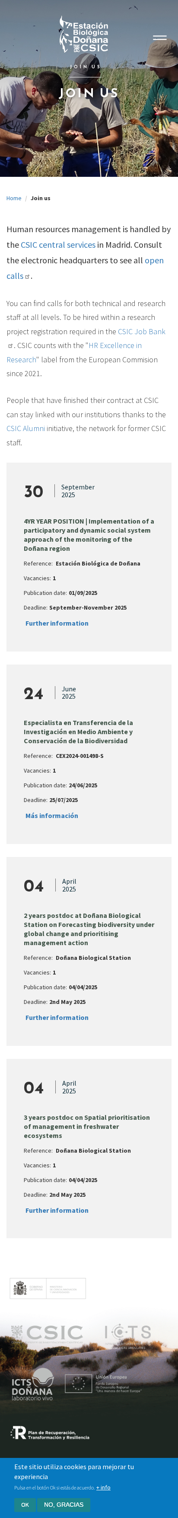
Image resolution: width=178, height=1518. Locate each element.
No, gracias (63, 1504)
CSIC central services (58, 244)
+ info (103, 1487)
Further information (57, 623)
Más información (51, 815)
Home (14, 198)
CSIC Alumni (25, 428)
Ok (25, 1504)
